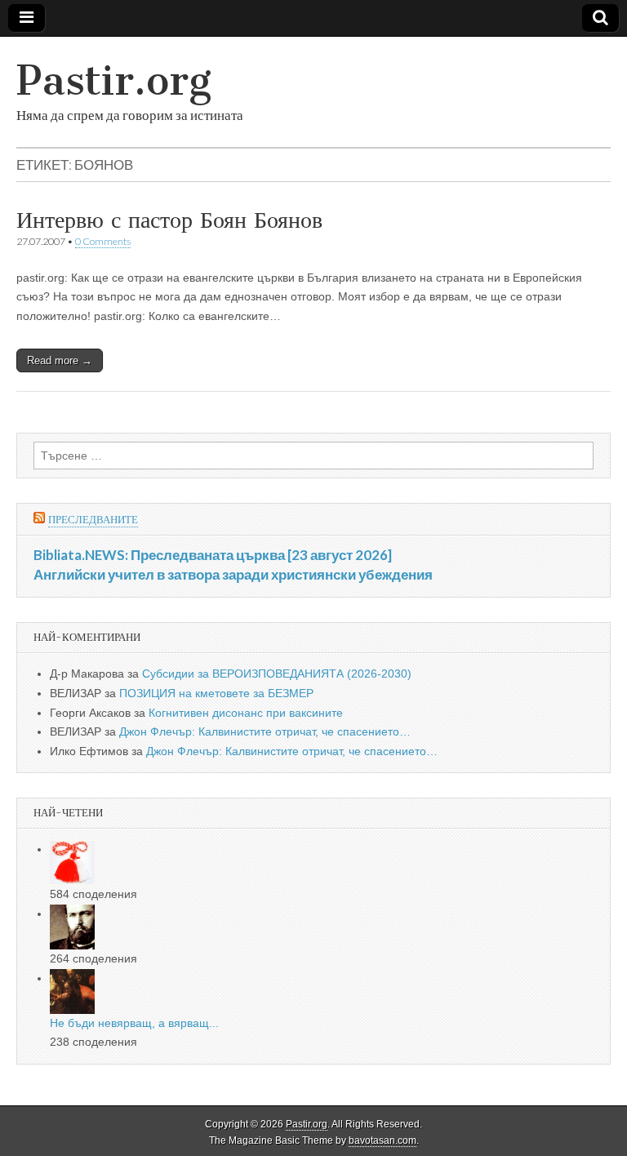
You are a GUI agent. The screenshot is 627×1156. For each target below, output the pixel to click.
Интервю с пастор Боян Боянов (169, 219)
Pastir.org (113, 80)
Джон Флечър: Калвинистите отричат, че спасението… (265, 731)
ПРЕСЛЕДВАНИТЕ (93, 520)
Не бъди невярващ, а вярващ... (134, 1022)
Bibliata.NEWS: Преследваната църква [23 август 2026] (212, 554)
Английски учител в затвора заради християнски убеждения (233, 574)
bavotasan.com (382, 1140)
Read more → (59, 360)
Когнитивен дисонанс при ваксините (246, 712)
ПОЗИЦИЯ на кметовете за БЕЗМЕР (216, 693)
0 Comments (103, 241)
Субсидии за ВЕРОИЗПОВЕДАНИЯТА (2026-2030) (276, 673)
